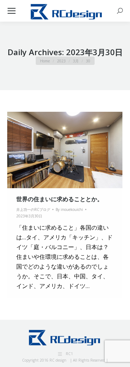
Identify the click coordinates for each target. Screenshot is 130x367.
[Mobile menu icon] (11, 10)
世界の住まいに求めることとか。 (59, 199)
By (69, 209)
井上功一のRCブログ (33, 209)
